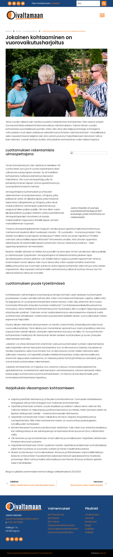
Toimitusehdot (45, 553)
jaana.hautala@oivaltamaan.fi (22, 518)
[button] (102, 15)
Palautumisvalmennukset (61, 525)
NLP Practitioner (56, 514)
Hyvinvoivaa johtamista (60, 532)
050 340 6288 (15, 522)
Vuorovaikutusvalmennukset (63, 528)
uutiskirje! (55, 3)
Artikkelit (89, 532)
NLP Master (53, 518)
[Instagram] (18, 3)
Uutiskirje (89, 528)
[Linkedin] (10, 3)
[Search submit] (103, 3)
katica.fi (102, 553)
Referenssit (91, 521)
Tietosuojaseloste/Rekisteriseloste (22, 553)
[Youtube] (23, 3)
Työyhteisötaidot (29, 31)
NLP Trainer (53, 521)
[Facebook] (14, 3)
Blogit (18, 31)
